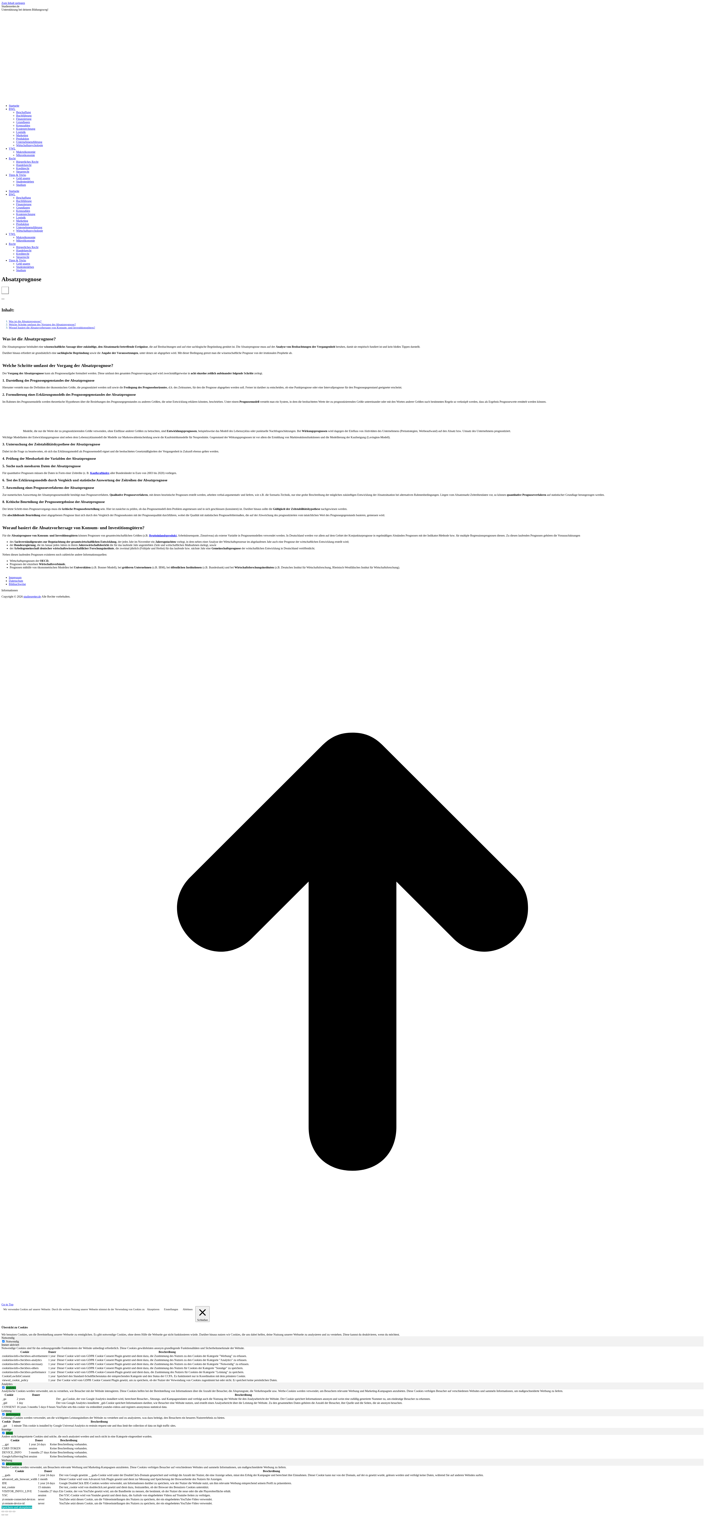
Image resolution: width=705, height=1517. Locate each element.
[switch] (3, 1387)
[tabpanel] (352, 1364)
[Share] (6, 1511)
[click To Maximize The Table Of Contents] (5, 290)
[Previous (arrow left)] (2, 1514)
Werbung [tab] (6, 1460)
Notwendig (12, 1341)
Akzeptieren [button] (153, 1309)
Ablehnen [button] (188, 1309)
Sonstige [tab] (6, 1429)
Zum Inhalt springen (13, 3)
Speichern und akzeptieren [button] (16, 1507)
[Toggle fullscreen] (10, 1511)
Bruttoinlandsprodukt (163, 535)
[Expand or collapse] (2, 299)
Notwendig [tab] (8, 1337)
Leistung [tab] (6, 1410)
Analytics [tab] (6, 1384)
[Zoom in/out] (13, 1511)
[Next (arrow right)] (6, 1514)
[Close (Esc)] (2, 1511)
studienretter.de (32, 596)
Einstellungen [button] (171, 1309)
